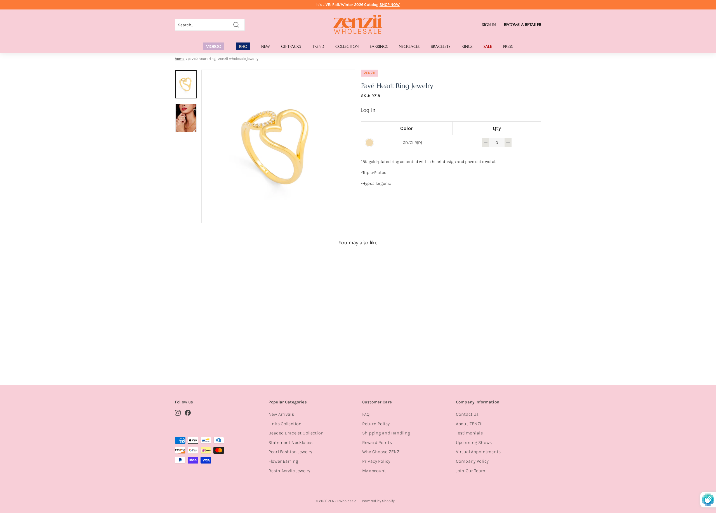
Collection (346, 46)
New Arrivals (281, 414)
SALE (488, 46)
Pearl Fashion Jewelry (290, 451)
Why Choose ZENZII (382, 451)
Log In (368, 110)
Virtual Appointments (478, 451)
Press (508, 46)
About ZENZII (469, 423)
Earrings (379, 46)
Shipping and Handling (386, 433)
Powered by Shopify (378, 501)
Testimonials (469, 433)
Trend (318, 46)
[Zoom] (278, 146)
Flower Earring (283, 461)
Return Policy (376, 423)
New (265, 46)
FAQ (365, 414)
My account (374, 470)
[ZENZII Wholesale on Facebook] (188, 413)
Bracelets (440, 46)
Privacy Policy (376, 461)
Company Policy (472, 461)
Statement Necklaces (290, 442)
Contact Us (467, 414)
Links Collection (285, 423)
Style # (203, 351)
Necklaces (409, 46)
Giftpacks (291, 46)
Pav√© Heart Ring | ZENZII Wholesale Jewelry (223, 58)
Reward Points (377, 442)
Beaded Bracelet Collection (296, 433)
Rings (466, 46)
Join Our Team (470, 470)
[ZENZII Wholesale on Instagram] (178, 413)
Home (180, 58)
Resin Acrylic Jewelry (289, 470)
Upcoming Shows (474, 442)
